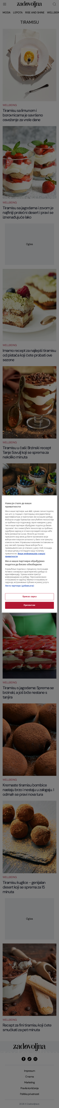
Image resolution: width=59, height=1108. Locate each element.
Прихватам (29, 605)
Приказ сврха (29, 596)
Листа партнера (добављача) (19, 586)
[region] (29, 554)
